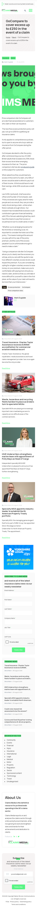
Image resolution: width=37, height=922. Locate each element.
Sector (9, 770)
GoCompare (26, 287)
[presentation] (19, 642)
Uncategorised (12, 781)
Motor (13, 58)
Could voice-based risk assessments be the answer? (15, 710)
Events (9, 743)
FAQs (7, 902)
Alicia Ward (7, 670)
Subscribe (18, 650)
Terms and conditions (18, 904)
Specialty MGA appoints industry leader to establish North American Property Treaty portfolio (17, 700)
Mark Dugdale (8, 62)
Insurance (6, 58)
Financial (10, 745)
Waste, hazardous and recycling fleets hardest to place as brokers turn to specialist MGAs (17, 678)
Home (8, 37)
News (14, 37)
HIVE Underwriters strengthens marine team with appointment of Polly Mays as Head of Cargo (17, 689)
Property (10, 765)
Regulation (11, 767)
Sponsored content (14, 773)
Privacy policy (14, 902)
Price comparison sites (15, 291)
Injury (9, 748)
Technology (11, 776)
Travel (9, 779)
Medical (10, 759)
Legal (9, 756)
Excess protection (14, 287)
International (11, 754)
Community (11, 740)
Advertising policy (25, 902)
